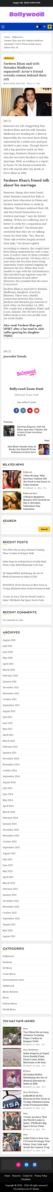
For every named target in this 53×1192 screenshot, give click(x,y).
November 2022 (11, 906)
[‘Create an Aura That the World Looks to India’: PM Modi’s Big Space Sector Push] (12, 1121)
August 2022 (9, 924)
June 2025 (8, 723)
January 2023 (9, 894)
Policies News (10, 1003)
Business (7, 962)
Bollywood (9, 58)
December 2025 (11, 687)
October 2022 (10, 912)
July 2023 (7, 859)
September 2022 (11, 918)
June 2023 (8, 865)
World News (9, 1009)
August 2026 (9, 640)
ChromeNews (19, 1189)
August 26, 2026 (33, 1066)
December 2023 (11, 829)
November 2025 (11, 693)
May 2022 (8, 930)
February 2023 (10, 888)
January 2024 (9, 823)
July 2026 (7, 645)
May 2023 (8, 871)
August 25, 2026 (33, 1108)
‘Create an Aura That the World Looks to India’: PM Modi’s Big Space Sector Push (35, 1121)
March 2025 (9, 740)
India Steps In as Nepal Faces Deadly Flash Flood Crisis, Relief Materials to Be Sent (36, 1058)
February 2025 (10, 746)
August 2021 (9, 936)
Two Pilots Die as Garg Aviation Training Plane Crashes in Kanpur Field (36, 1037)
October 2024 (10, 770)
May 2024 (8, 800)
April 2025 (8, 734)
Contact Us (27, 1175)
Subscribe (50, 27)
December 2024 (11, 758)
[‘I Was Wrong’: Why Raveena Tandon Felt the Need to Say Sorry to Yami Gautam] (12, 479)
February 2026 (10, 675)
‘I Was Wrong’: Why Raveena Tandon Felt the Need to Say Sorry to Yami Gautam (36, 480)
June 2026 (8, 651)
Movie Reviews (10, 991)
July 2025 (7, 717)
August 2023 (9, 853)
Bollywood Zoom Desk (15, 84)
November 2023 (11, 835)
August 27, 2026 (33, 1045)
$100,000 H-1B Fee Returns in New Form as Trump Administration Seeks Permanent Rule (36, 1100)
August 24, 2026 (33, 1130)
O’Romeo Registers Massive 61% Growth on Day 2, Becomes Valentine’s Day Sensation (36, 503)
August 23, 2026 (33, 1151)
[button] (2, 26)
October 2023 (10, 841)
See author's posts (26, 402)
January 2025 (9, 752)
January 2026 (9, 681)
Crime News (9, 973)
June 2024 (8, 794)
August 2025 (9, 711)
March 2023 (9, 883)
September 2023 (11, 847)
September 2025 (11, 705)
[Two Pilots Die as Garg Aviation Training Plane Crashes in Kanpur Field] (12, 1036)
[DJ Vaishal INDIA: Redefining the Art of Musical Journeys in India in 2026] (12, 1078)
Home (7, 1175)
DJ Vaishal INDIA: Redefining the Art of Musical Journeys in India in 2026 (23, 575)
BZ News (7, 967)
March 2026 (9, 669)
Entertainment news (13, 979)
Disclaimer (26, 1179)
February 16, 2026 (33, 488)
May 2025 (8, 728)
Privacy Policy (41, 1175)
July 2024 (7, 788)
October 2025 (10, 699)
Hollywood (8, 985)
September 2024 (11, 776)
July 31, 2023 (34, 84)
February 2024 (10, 817)
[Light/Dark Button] (38, 26)
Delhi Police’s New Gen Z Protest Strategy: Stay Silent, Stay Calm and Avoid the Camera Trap (36, 1143)
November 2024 (11, 764)
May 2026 (8, 657)
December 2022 (11, 900)
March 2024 (9, 811)
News (35, 493)
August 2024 (9, 782)
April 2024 (8, 805)
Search (9, 520)
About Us (16, 1175)
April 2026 (8, 663)
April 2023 (8, 877)
